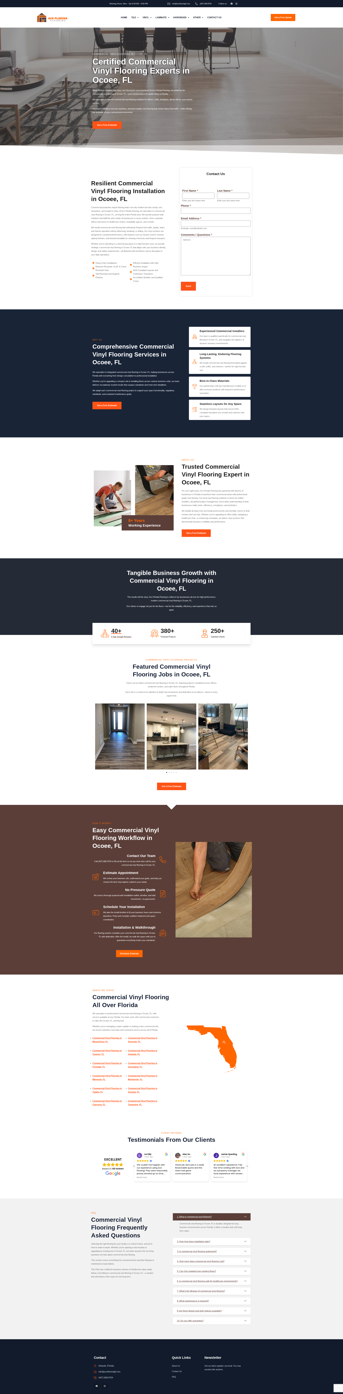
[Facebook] (231, 3)
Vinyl (146, 17)
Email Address (191, 218)
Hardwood (180, 17)
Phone (186, 205)
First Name (190, 190)
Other (197, 17)
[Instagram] (236, 3)
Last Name (224, 190)
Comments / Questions (196, 234)
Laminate (161, 17)
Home (124, 17)
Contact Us (214, 17)
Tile (133, 17)
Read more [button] (142, 1177)
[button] (135, 17)
